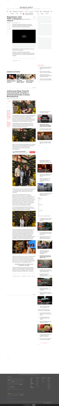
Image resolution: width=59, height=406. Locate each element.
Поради (21, 13)
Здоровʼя (47, 13)
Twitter (42, 381)
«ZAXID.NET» (12, 386)
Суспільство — (9, 22)
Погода (39, 197)
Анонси (31, 382)
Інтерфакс (21, 50)
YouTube (43, 382)
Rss (42, 379)
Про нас (48, 379)
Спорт (38, 13)
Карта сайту (32, 387)
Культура (42, 13)
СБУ (19, 60)
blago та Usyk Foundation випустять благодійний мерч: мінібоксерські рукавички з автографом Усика (9, 115)
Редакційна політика (49, 380)
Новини (8, 8)
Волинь (26, 11)
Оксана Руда (9, 28)
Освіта (17, 13)
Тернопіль (21, 11)
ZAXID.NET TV (17, 8)
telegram (46, 8)
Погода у (40, 198)
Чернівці (37, 11)
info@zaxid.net (16, 388)
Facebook (43, 380)
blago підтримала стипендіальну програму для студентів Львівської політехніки (9, 123)
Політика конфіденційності (49, 388)
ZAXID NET (26, 8)
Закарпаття (31, 11)
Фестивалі (33, 276)
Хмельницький (46, 11)
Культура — (9, 98)
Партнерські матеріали (16, 276)
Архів (31, 386)
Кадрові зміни (15, 60)
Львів (11, 11)
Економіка (12, 13)
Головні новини (23, 276)
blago (18, 115)
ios (50, 8)
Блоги (14, 8)
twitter (43, 8)
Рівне (41, 11)
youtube (47, 8)
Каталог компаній (37, 8)
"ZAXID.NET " (12, 381)
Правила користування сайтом (49, 386)
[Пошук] (51, 11)
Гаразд (34, 17)
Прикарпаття (15, 11)
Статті (11, 8)
